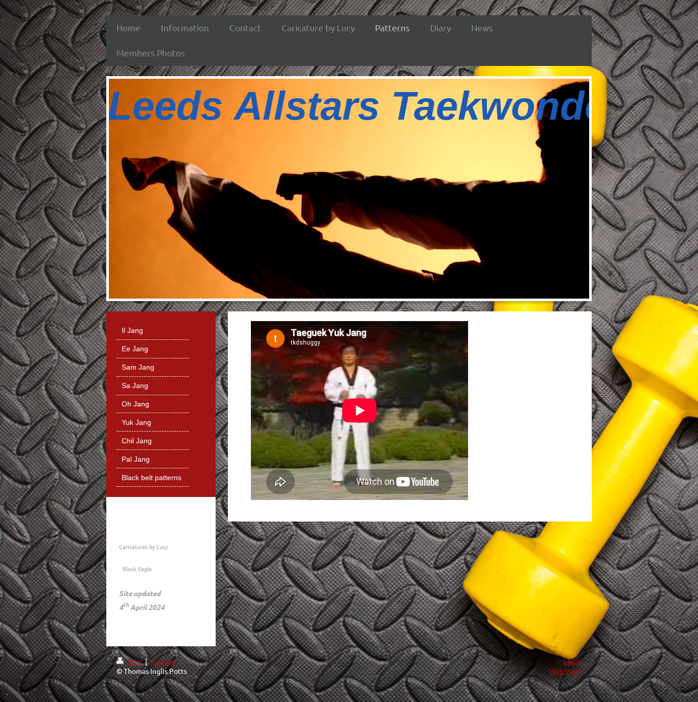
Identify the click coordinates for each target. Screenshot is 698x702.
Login (572, 661)
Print (135, 661)
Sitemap (162, 661)
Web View (565, 670)
